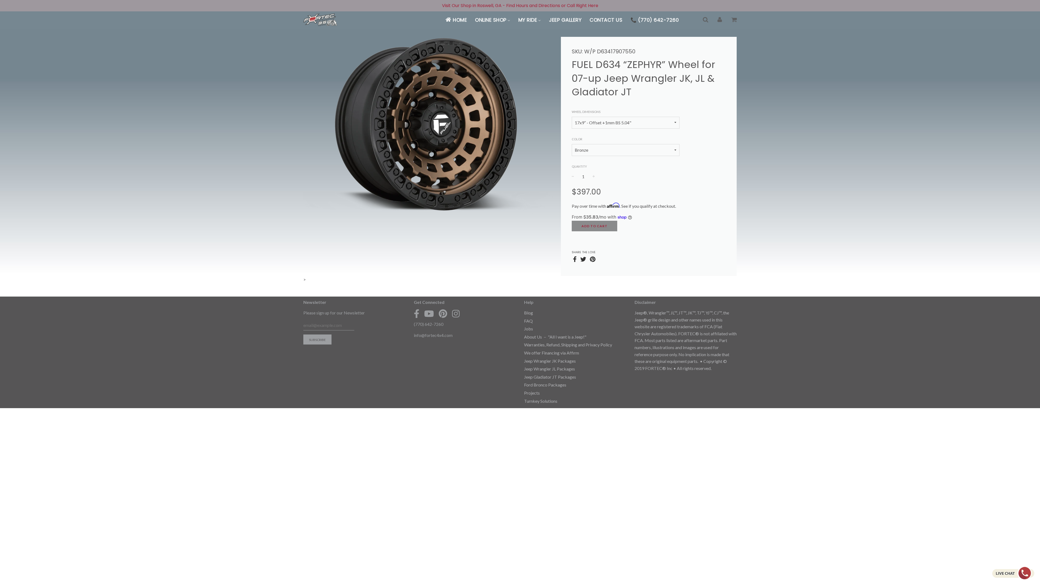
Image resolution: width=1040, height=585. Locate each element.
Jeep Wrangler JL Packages (549, 368)
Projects (532, 392)
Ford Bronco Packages (545, 384)
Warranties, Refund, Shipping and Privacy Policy (568, 344)
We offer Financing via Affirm (551, 352)
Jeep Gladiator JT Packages (550, 376)
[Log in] (719, 20)
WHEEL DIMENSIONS (586, 111)
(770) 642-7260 (428, 324)
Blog (528, 312)
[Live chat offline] (1013, 573)
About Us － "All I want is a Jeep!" (555, 336)
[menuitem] (456, 20)
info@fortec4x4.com (433, 335)
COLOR (577, 139)
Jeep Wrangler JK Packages (550, 360)
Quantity (579, 166)
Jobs (528, 328)
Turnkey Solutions (540, 401)
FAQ (528, 320)
